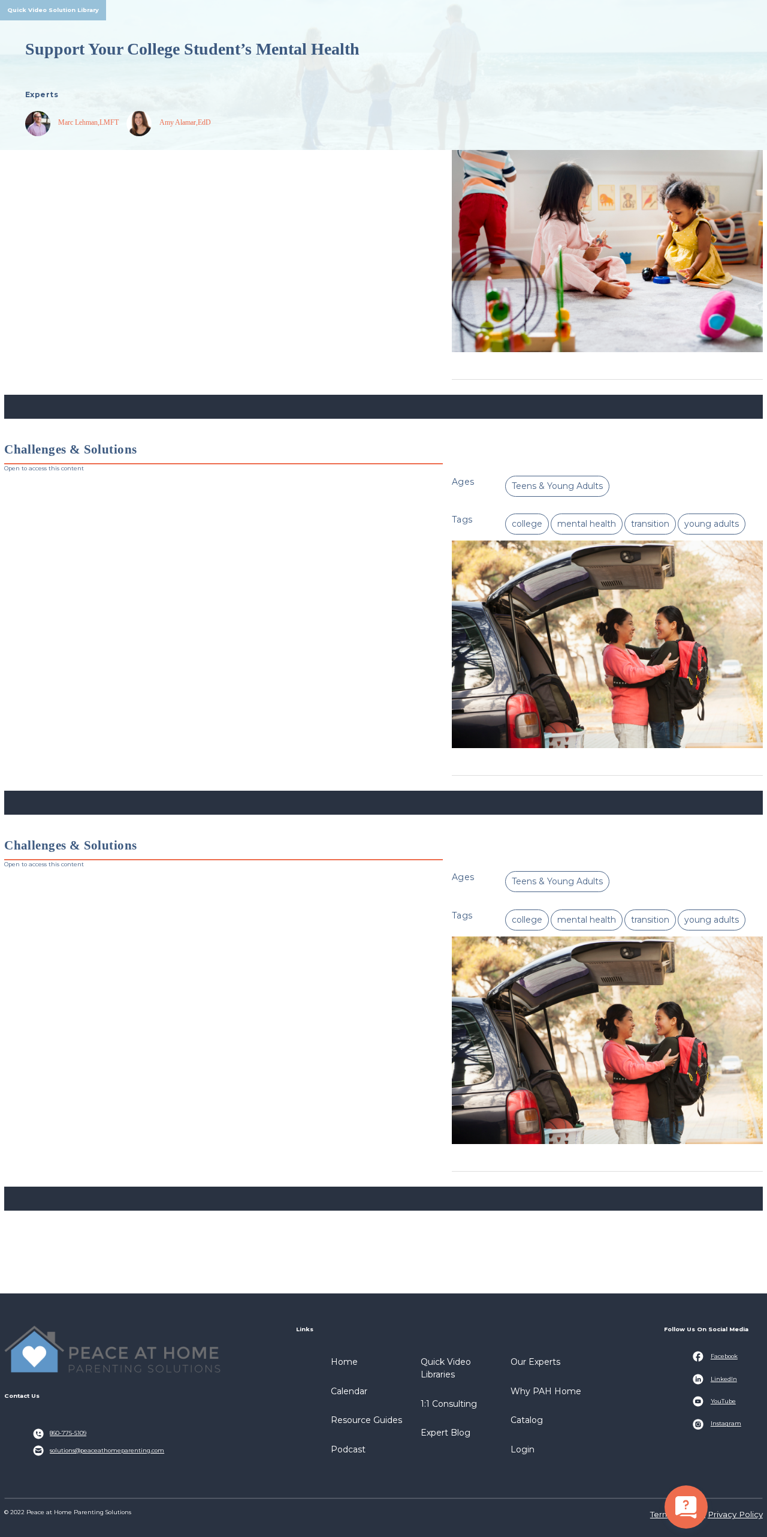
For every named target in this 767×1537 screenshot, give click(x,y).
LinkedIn (724, 1379)
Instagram (726, 1423)
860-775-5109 (68, 1433)
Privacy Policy (735, 1514)
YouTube (723, 1401)
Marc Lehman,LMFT (88, 122)
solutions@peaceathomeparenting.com (107, 1450)
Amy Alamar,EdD (185, 122)
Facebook (724, 1356)
